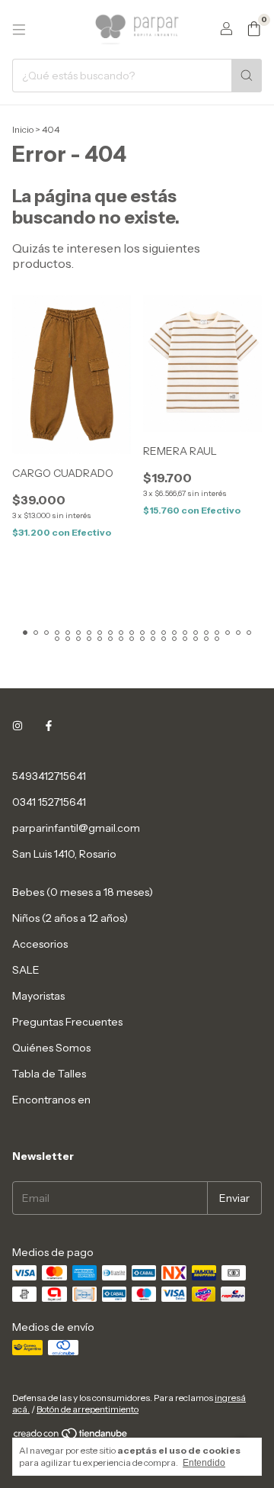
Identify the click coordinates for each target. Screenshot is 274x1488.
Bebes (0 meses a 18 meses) (82, 892)
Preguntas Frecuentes (67, 1022)
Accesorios (40, 944)
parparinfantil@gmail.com (76, 828)
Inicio (22, 129)
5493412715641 (49, 776)
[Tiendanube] (71, 1436)
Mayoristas (38, 996)
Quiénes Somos (51, 1048)
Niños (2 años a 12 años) (70, 918)
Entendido (204, 1462)
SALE (26, 970)
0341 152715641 (49, 802)
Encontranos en (51, 1099)
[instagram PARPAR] (17, 726)
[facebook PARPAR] (48, 726)
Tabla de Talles (49, 1074)
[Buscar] (246, 75)
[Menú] (19, 30)
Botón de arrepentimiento (88, 1409)
